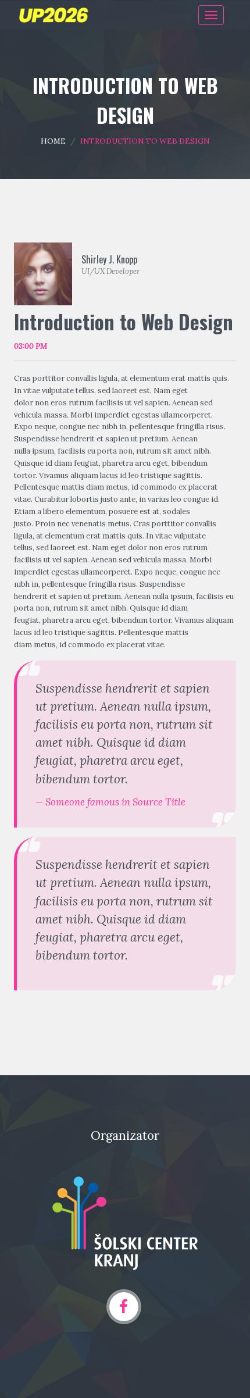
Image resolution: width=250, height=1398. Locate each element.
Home (53, 141)
